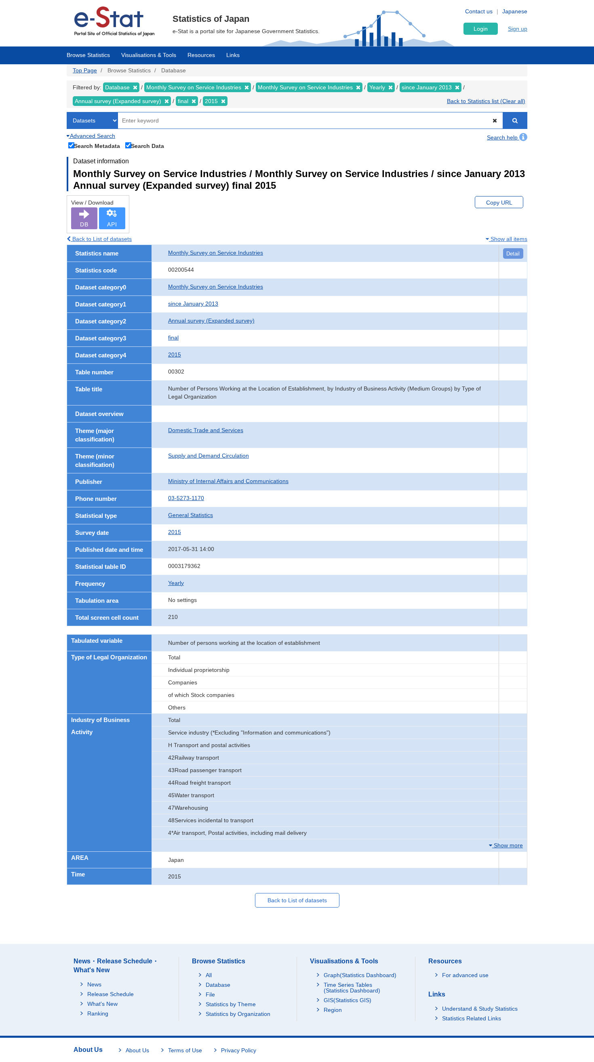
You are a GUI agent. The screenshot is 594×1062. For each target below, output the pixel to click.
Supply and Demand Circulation (208, 455)
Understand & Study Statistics (480, 1008)
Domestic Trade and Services (205, 430)
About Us (137, 1050)
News (94, 984)
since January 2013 (193, 303)
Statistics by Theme (231, 1004)
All (209, 975)
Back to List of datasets (101, 239)
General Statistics (190, 515)
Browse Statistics (88, 55)
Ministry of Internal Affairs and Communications (228, 481)
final (173, 337)
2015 (174, 354)
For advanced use (465, 975)
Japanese (514, 11)
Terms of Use (185, 1050)
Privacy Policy (238, 1050)
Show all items (508, 239)
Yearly (176, 583)
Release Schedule (110, 994)
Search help (503, 137)
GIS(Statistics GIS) (347, 1000)
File (210, 994)
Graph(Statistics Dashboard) (360, 975)
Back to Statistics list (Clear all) (486, 101)
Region (333, 1010)
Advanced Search (92, 136)
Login (481, 28)
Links (233, 55)
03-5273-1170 (186, 498)
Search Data (147, 146)
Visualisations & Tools (148, 55)
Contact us (479, 11)
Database (218, 985)
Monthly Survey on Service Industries (215, 252)
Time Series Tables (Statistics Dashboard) (352, 987)
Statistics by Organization (238, 1014)
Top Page (85, 70)
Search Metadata (97, 146)
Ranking (97, 1013)
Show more (507, 845)
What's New (102, 1004)
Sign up (517, 28)
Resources (201, 55)
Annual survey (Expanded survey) (211, 320)
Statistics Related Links (471, 1018)
